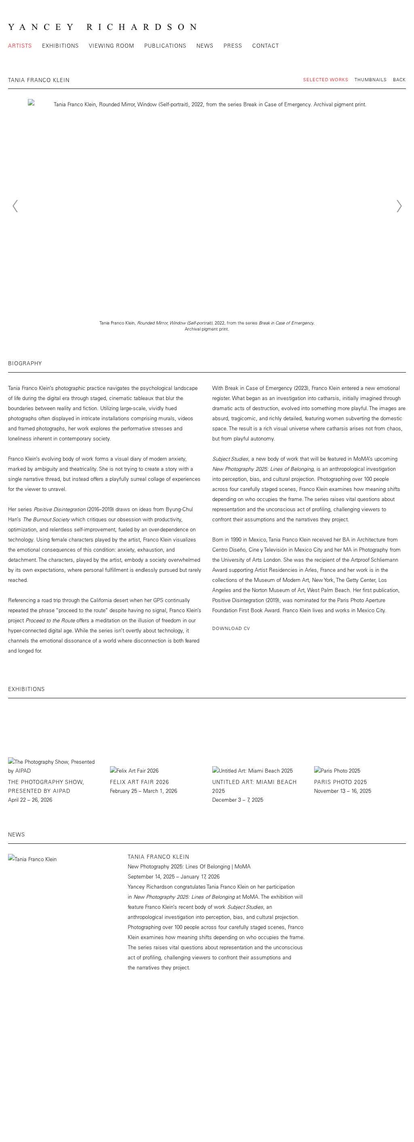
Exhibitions (60, 45)
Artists (20, 45)
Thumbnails (371, 79)
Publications (165, 45)
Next (399, 206)
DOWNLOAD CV (231, 628)
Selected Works (326, 79)
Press (233, 45)
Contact (265, 45)
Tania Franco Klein (158, 856)
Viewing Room (111, 45)
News (204, 45)
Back (399, 79)
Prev (15, 206)
